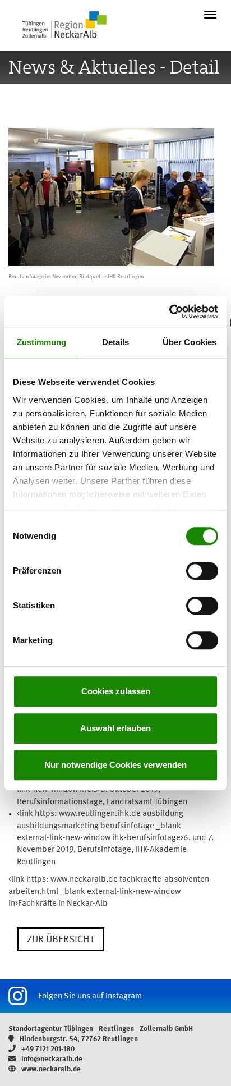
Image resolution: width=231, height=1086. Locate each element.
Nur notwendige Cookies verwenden (115, 764)
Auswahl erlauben (115, 728)
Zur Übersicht (60, 939)
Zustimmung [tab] (42, 342)
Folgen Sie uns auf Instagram (90, 996)
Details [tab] (116, 342)
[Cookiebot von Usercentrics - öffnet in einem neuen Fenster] (169, 311)
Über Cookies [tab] (189, 342)
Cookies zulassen (115, 691)
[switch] (202, 571)
